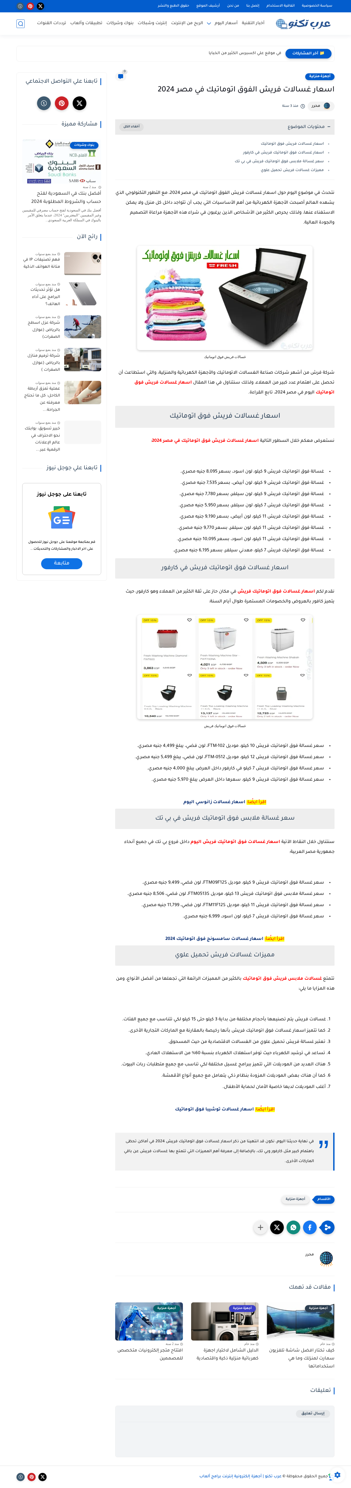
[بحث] (20, 23)
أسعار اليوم (226, 23)
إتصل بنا (252, 6)
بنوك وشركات (120, 23)
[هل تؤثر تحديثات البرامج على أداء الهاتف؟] (82, 294)
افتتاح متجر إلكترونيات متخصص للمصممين (150, 1354)
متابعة (61, 563)
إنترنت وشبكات (152, 23)
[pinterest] (30, 6)
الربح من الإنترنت (187, 23)
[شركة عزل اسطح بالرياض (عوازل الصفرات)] (82, 327)
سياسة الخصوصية (317, 6)
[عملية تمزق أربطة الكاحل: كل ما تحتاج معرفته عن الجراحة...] (82, 392)
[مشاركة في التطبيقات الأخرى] (260, 1227)
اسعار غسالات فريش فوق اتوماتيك (292, 144)
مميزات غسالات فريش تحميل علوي (292, 170)
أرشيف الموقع (208, 6)
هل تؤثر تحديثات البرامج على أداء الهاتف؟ (45, 297)
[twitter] (40, 6)
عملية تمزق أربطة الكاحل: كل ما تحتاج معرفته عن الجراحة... (42, 399)
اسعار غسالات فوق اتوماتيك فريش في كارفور (283, 153)
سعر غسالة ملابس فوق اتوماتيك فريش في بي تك (279, 162)
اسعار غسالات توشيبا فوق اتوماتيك (214, 1109)
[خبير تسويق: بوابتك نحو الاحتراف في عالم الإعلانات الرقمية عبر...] (82, 432)
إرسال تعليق (313, 1414)
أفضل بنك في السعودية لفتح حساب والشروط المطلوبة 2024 (66, 198)
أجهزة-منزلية (319, 77)
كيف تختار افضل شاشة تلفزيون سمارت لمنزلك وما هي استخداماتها (302, 1358)
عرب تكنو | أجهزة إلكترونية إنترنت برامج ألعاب (240, 1477)
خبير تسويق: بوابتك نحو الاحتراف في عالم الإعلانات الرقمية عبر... (42, 440)
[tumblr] (20, 6)
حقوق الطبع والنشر (173, 6)
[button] (310, 1227)
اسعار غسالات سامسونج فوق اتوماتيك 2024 (214, 939)
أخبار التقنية (253, 23)
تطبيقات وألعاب (86, 23)
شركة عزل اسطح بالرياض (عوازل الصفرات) (44, 330)
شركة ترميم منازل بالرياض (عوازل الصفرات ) (43, 363)
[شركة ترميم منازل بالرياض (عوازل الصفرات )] (82, 359)
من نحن (233, 6)
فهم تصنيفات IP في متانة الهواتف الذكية (41, 264)
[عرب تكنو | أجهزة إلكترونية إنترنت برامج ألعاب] (304, 24)
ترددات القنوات (51, 23)
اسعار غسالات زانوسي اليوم (214, 802)
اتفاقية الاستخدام (281, 6)
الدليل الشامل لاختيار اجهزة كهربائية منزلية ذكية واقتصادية (228, 1354)
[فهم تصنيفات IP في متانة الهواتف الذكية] (82, 263)
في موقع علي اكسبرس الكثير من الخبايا (245, 53)
